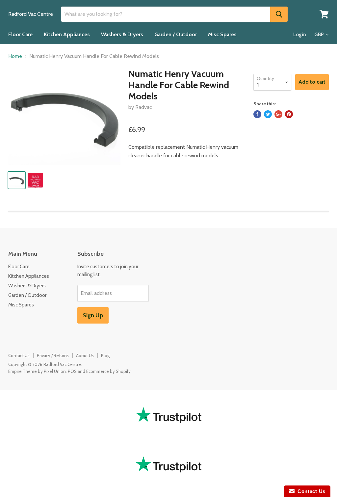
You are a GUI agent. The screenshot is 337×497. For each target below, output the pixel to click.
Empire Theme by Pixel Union (37, 371)
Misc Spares (222, 34)
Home (15, 56)
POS (72, 371)
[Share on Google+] (278, 114)
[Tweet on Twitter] (268, 114)
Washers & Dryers (122, 34)
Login (299, 35)
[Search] (279, 14)
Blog (105, 355)
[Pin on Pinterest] (289, 114)
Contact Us (19, 355)
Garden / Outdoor (175, 34)
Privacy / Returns (53, 355)
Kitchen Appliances (67, 34)
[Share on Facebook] (257, 114)
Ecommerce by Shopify (108, 371)
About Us (85, 355)
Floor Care (20, 34)
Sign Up (93, 315)
